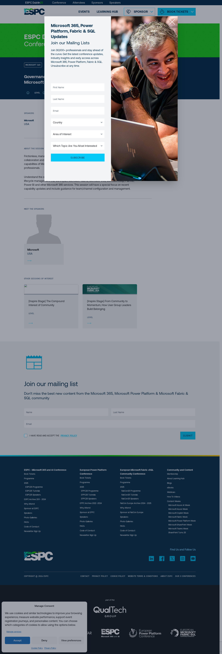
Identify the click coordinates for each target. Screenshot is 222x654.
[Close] (172, 22)
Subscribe (78, 157)
